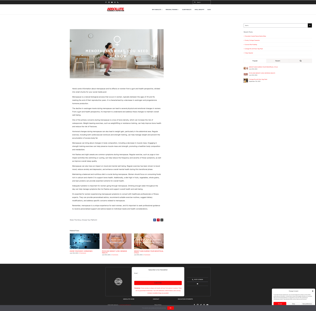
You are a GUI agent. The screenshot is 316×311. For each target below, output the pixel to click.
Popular (255, 61)
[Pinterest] (158, 220)
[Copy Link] (162, 220)
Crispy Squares (249, 53)
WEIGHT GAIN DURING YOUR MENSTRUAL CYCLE (146, 241)
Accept (280, 303)
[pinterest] (204, 305)
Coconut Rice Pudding (251, 44)
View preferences (307, 303)
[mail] (115, 2)
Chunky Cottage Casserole (252, 40)
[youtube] (112, 2)
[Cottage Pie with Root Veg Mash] (246, 79)
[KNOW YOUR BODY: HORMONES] (84, 241)
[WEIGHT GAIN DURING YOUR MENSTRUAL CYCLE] (149, 241)
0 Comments (82, 253)
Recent (277, 61)
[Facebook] (154, 220)
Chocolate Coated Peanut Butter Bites (255, 36)
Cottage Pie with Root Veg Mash (254, 48)
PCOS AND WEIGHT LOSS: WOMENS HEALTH (114, 241)
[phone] (117, 2)
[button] (313, 291)
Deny (293, 303)
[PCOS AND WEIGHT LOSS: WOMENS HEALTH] (117, 241)
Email (136, 273)
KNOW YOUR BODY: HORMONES (82, 241)
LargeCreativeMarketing (125, 304)
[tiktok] (201, 305)
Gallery (87, 241)
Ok (170, 308)
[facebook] (106, 2)
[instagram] (109, 2)
